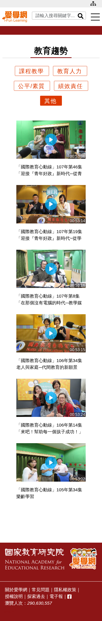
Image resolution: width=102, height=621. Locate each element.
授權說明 (14, 596)
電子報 (56, 596)
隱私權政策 (65, 589)
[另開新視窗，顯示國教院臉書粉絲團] (69, 596)
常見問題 (41, 589)
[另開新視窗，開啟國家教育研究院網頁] (34, 558)
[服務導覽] (95, 17)
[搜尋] (81, 15)
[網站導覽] (95, 5)
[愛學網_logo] (14, 16)
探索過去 (36, 596)
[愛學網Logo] (83, 558)
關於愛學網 (16, 589)
